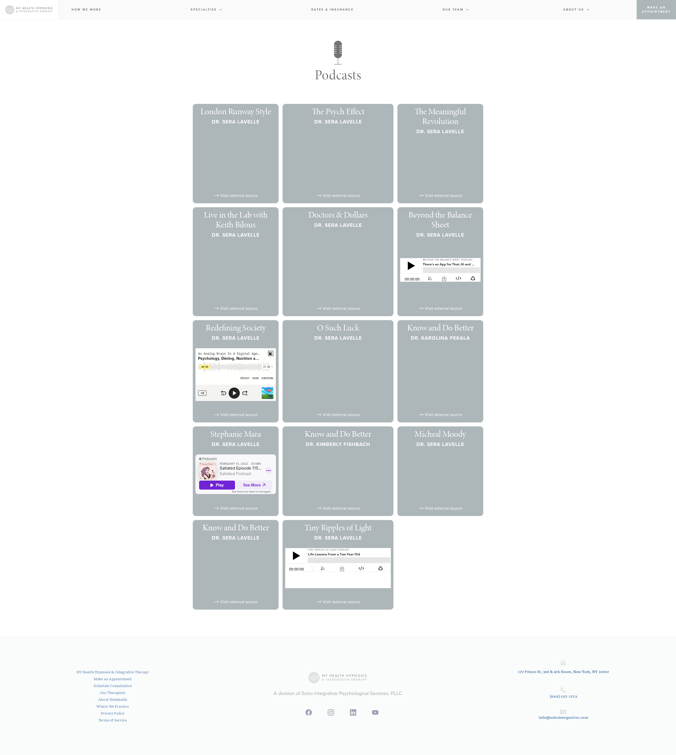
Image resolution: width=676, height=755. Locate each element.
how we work (86, 9)
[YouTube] (375, 714)
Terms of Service (112, 720)
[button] (206, 9)
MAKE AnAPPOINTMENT (656, 9)
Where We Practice (112, 706)
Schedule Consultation (113, 685)
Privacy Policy (113, 713)
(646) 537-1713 (563, 696)
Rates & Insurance (332, 9)
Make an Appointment (113, 679)
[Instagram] (331, 714)
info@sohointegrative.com (563, 717)
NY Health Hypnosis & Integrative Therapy (113, 672)
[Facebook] (309, 714)
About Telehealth (112, 699)
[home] (29, 9)
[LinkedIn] (353, 714)
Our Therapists (112, 692)
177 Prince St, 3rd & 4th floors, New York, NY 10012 (563, 671)
